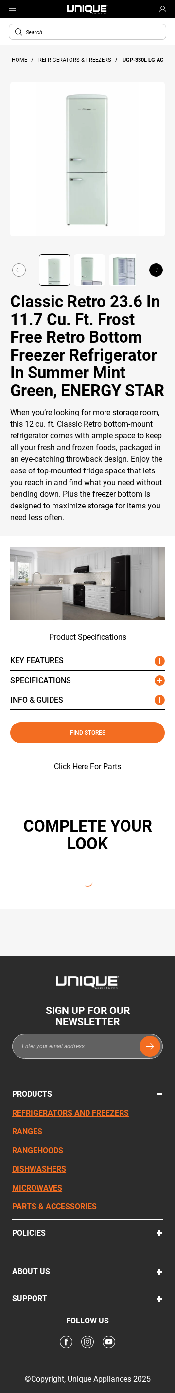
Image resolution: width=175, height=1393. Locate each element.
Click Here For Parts (87, 766)
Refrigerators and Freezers (70, 1113)
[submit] (150, 1046)
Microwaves (37, 1188)
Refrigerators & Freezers (75, 60)
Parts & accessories (54, 1206)
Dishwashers (39, 1169)
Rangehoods (37, 1150)
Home (20, 60)
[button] (18, 32)
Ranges (27, 1131)
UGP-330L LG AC (142, 60)
